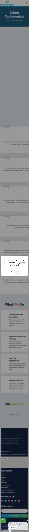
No (12, 271)
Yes (17, 271)
